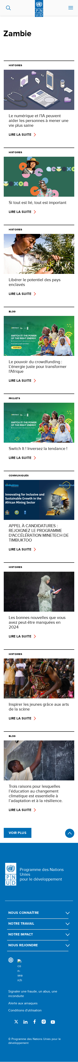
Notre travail (21, 923)
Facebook (34, 1022)
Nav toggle (70, 8)
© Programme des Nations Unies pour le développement (34, 1041)
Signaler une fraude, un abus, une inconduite (32, 993)
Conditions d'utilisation (25, 1010)
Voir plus (17, 832)
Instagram (44, 1022)
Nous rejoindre (23, 945)
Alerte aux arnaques (22, 1003)
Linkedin (25, 1022)
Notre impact (20, 934)
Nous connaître (23, 912)
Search (8, 8)
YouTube (53, 1022)
